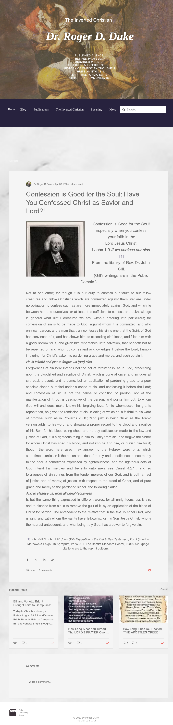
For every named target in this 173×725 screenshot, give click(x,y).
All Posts (13, 160)
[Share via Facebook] (27, 559)
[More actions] (149, 184)
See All (164, 589)
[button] (163, 161)
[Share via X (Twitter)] (36, 559)
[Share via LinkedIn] (44, 559)
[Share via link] (52, 559)
